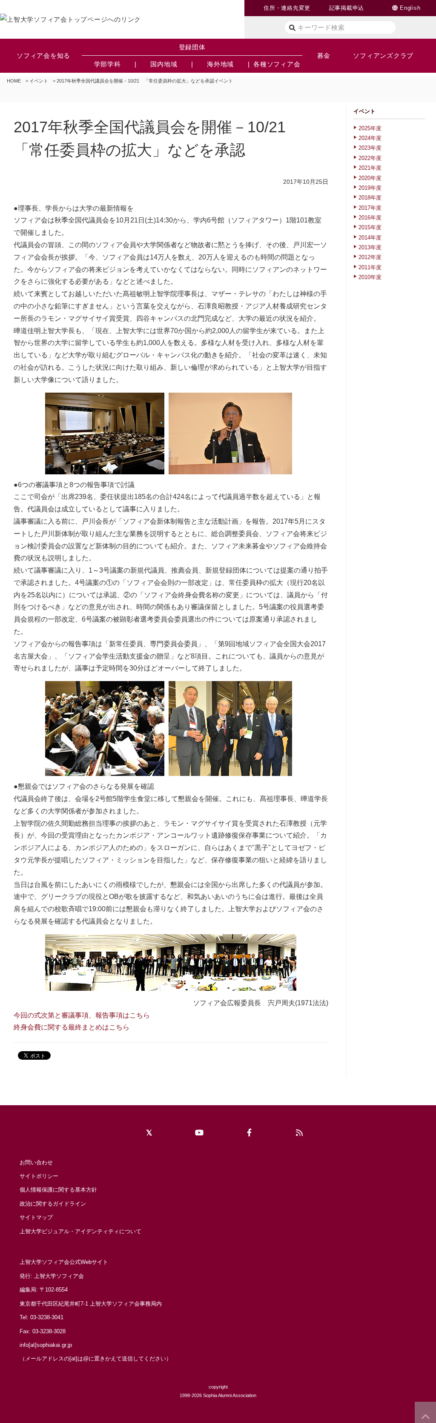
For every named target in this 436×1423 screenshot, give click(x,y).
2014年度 (370, 237)
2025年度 (370, 128)
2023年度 (370, 148)
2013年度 (370, 247)
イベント (38, 80)
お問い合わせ (36, 1162)
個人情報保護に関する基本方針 (58, 1189)
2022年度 (370, 158)
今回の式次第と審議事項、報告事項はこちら (82, 1015)
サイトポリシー (39, 1176)
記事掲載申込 (346, 8)
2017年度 (370, 208)
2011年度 (370, 267)
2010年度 (370, 277)
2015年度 (370, 227)
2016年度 (370, 217)
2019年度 (370, 188)
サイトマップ (36, 1217)
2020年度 (370, 178)
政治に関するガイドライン (53, 1204)
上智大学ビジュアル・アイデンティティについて (80, 1231)
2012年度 (370, 257)
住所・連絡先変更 (287, 8)
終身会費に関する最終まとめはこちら (71, 1027)
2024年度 (370, 138)
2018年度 (370, 197)
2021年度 (370, 168)
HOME (14, 80)
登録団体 (192, 47)
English (410, 8)
